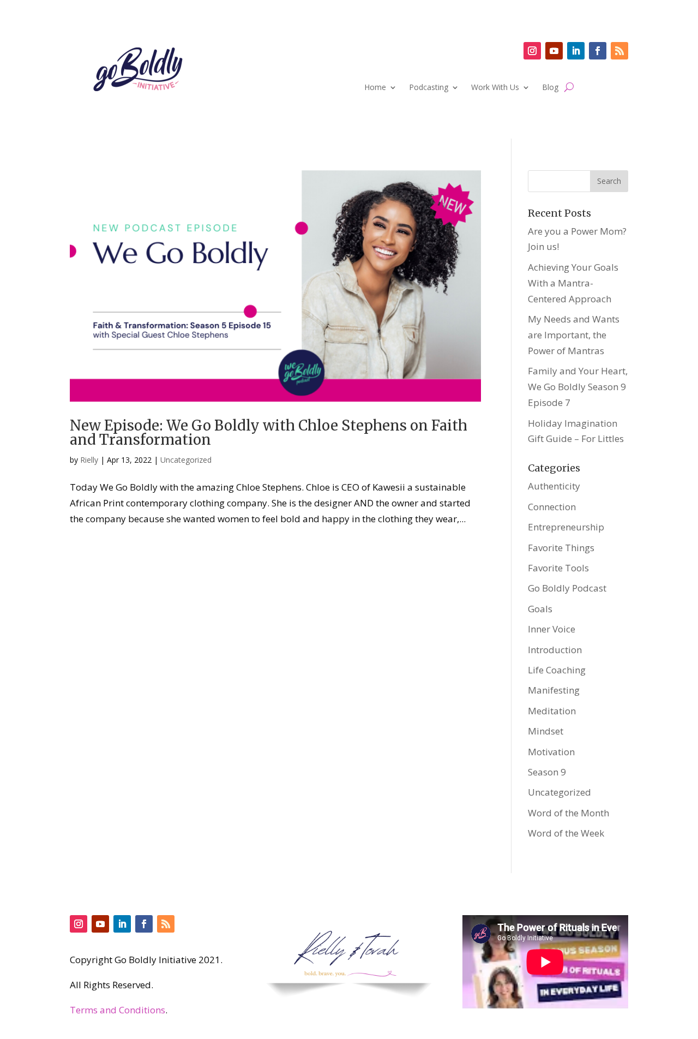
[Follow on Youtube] (554, 50)
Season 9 (547, 772)
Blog (550, 87)
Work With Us (495, 87)
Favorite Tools (558, 568)
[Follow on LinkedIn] (576, 50)
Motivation (551, 751)
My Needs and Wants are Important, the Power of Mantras (573, 335)
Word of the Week (566, 833)
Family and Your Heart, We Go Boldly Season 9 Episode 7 (578, 387)
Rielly (89, 460)
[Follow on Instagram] (532, 50)
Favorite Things (561, 547)
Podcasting (428, 87)
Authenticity (554, 486)
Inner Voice (551, 629)
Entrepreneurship (566, 527)
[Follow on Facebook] (597, 50)
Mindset (545, 731)
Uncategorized (186, 460)
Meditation (552, 710)
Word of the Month (568, 813)
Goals (540, 608)
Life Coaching (557, 670)
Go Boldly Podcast (567, 588)
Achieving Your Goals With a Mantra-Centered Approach (573, 283)
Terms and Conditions (117, 1010)
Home (375, 87)
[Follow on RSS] (619, 50)
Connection (552, 506)
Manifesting (554, 690)
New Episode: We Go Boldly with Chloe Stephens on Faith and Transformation (268, 432)
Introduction (555, 649)
